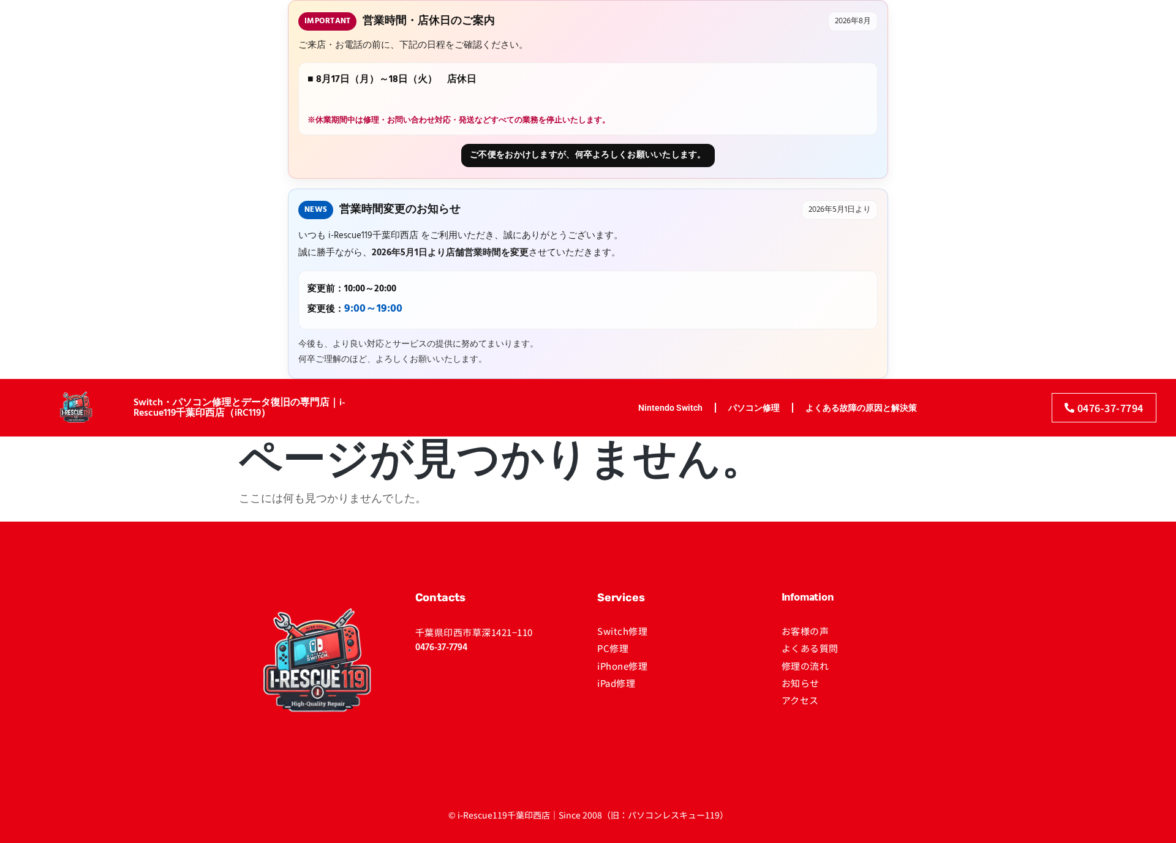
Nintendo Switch (670, 408)
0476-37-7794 (441, 647)
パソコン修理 (754, 408)
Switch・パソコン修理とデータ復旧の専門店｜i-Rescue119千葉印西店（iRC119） (239, 408)
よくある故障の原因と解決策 (861, 408)
